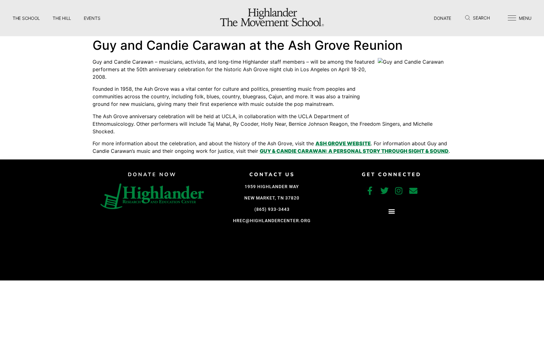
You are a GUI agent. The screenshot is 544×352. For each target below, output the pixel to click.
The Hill (62, 18)
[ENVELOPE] (413, 191)
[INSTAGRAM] (399, 191)
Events (92, 18)
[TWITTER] (384, 191)
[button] (391, 211)
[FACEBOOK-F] (370, 191)
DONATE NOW (152, 174)
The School (26, 18)
